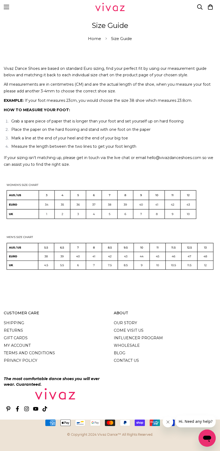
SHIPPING (14, 322)
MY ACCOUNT (17, 345)
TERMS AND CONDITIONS (29, 353)
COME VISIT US (129, 330)
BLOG (119, 353)
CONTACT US (126, 360)
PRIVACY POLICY (20, 360)
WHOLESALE (127, 345)
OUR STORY (125, 322)
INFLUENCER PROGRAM (138, 337)
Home (94, 38)
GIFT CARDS (16, 337)
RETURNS (13, 330)
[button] (210, 7)
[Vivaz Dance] (110, 7)
